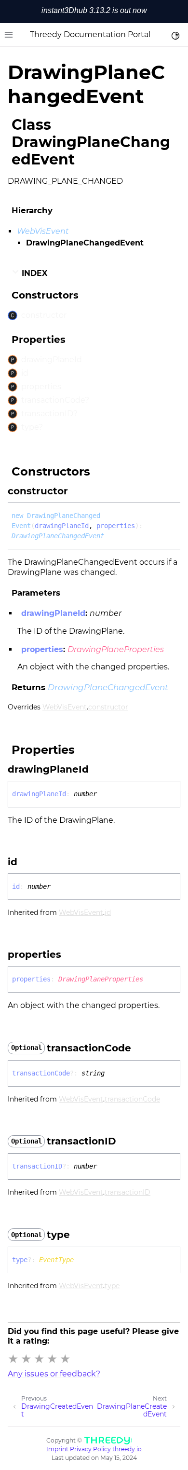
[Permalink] (76, 491)
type (112, 1285)
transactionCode (132, 1099)
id (108, 912)
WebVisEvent (43, 231)
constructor (108, 707)
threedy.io (127, 1449)
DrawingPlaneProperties (115, 649)
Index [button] (33, 273)
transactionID (127, 1192)
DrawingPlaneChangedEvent (58, 536)
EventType (56, 1260)
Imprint (57, 1449)
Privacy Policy (90, 1449)
